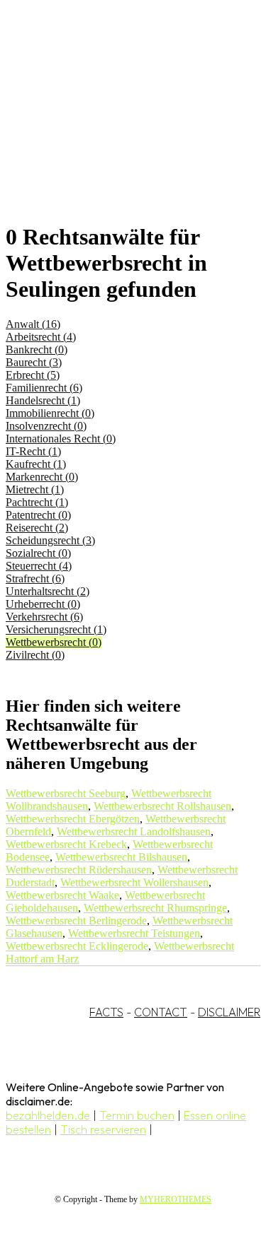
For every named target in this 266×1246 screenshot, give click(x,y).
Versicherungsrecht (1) (56, 629)
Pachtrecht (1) (37, 502)
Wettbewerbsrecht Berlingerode (76, 921)
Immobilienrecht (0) (50, 413)
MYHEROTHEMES (175, 1199)
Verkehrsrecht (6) (44, 617)
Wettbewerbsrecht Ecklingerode (77, 946)
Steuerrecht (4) (39, 566)
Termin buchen (136, 1115)
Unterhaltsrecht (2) (47, 591)
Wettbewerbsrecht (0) (53, 642)
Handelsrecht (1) (43, 400)
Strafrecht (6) (35, 578)
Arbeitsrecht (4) (41, 337)
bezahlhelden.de (48, 1115)
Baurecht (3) (34, 362)
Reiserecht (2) (37, 528)
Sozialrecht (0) (38, 553)
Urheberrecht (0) (43, 604)
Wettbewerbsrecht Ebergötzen (73, 819)
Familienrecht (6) (44, 388)
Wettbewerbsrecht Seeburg (66, 793)
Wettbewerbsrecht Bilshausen (121, 857)
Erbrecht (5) (33, 375)
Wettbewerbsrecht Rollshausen (162, 806)
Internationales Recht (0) (61, 439)
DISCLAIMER (229, 1012)
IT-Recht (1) (33, 451)
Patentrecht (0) (38, 515)
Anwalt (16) (33, 324)
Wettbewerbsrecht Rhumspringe (155, 908)
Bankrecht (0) (36, 349)
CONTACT (160, 1012)
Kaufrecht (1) (36, 464)
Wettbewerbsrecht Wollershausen (134, 882)
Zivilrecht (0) (35, 655)
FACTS (106, 1012)
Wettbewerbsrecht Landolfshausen (134, 831)
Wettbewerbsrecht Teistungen (134, 933)
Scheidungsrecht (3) (50, 540)
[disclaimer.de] (119, 128)
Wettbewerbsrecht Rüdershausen (79, 870)
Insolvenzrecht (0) (46, 426)
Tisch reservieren (103, 1129)
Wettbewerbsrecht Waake (62, 895)
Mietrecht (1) (35, 489)
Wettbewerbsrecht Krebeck (66, 844)
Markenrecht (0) (42, 477)
